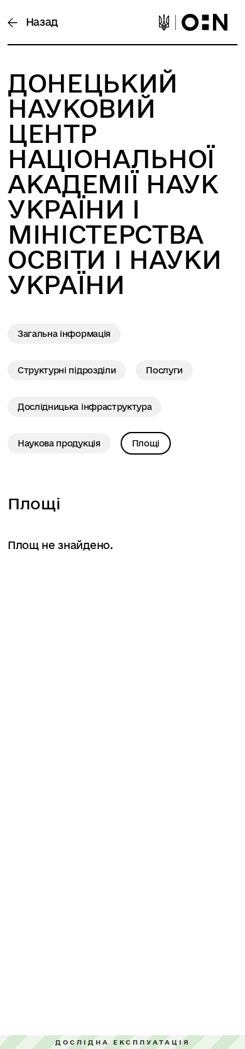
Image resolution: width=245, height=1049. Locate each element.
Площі (146, 443)
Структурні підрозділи (67, 370)
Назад (40, 22)
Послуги (164, 370)
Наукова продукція (59, 443)
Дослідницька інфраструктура (84, 407)
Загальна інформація (64, 334)
